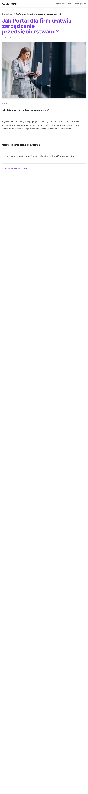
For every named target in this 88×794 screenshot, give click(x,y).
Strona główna (79, 4)
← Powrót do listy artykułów (14, 168)
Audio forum (10, 3)
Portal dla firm (8, 103)
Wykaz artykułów (63, 4)
